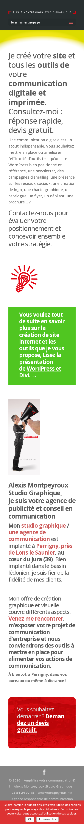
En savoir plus (47, 819)
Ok (29, 819)
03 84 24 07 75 (23, 792)
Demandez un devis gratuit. (40, 722)
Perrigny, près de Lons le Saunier (40, 549)
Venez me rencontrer (35, 618)
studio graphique (43, 525)
